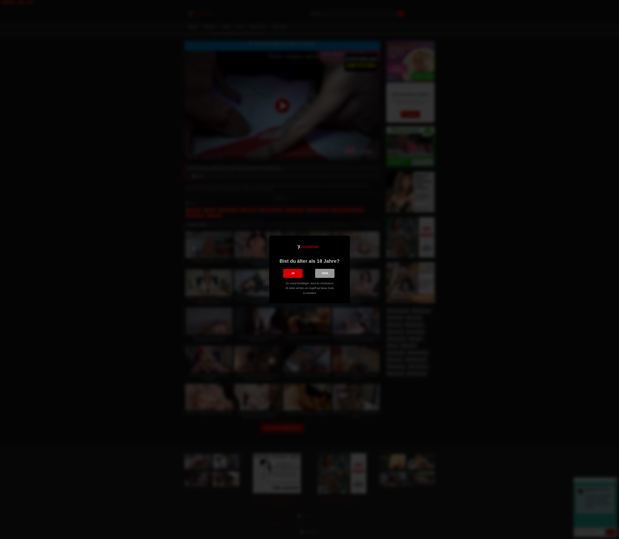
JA (293, 273)
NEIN (325, 273)
